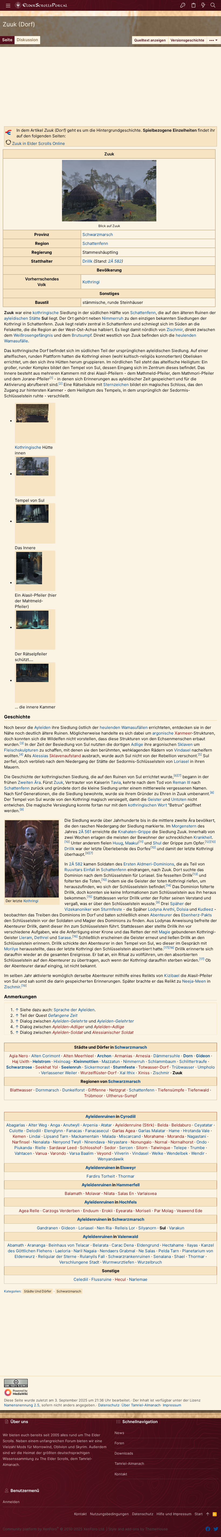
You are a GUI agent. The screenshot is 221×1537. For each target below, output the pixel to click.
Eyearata (124, 1210)
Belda (162, 1125)
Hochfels (128, 1202)
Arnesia (143, 1055)
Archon (104, 1055)
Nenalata (41, 1142)
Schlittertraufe (193, 1061)
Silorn (141, 1147)
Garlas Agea (123, 1130)
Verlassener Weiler (59, 1072)
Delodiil (33, 1130)
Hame (174, 1130)
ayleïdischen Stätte (22, 318)
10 (67, 842)
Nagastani (196, 1136)
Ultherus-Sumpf (121, 1095)
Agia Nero (18, 1055)
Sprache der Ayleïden (74, 1009)
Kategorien (12, 1291)
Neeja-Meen (194, 981)
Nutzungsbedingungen (109, 1514)
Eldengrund (148, 1245)
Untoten (179, 799)
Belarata (100, 1245)
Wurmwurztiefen (118, 1262)
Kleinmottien (86, 1061)
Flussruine (101, 1279)
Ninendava (94, 1142)
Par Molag (163, 1210)
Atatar (106, 1125)
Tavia (116, 782)
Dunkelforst (73, 1090)
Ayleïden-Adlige (109, 1026)
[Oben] (207, 1514)
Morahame (154, 1136)
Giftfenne (97, 1090)
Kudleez (205, 909)
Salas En (126, 1193)
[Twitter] (215, 1529)
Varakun (176, 1227)
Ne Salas (147, 1250)
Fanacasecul (97, 1130)
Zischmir (175, 329)
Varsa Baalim (81, 1153)
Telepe (180, 1147)
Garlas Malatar (151, 1130)
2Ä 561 (84, 831)
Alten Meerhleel (78, 1055)
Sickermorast (97, 1067)
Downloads (124, 1453)
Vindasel (182, 750)
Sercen (126, 1147)
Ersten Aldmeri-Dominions (148, 864)
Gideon (203, 1055)
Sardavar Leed (63, 1147)
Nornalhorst (182, 1142)
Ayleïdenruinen (100, 1116)
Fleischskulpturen (21, 750)
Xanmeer (183, 733)
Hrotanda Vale (196, 1130)
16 (75, 936)
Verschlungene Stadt (79, 1262)
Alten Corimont (45, 1055)
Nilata (109, 1193)
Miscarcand (130, 1136)
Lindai (34, 1136)
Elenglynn (53, 1130)
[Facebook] (207, 1529)
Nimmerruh (112, 318)
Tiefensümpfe (171, 1090)
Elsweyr (128, 1167)
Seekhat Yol (46, 1067)
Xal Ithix (127, 1072)
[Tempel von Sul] (32, 474)
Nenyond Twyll (67, 1142)
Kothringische (28, 447)
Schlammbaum (162, 1061)
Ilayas (192, 1245)
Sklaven (185, 744)
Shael (179, 1256)
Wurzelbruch (149, 1262)
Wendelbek (177, 1153)
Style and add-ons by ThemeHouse (138, 1529)
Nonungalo (141, 1142)
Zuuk (58, 782)
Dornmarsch (47, 1090)
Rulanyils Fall (92, 1256)
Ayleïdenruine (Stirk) (134, 1125)
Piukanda (23, 1147)
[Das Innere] (32, 521)
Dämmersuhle (166, 1055)
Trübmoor (93, 1095)
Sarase (64, 937)
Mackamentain (85, 1136)
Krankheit (203, 837)
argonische (163, 733)
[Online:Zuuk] (8, 143)
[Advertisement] (110, 84)
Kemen (19, 1136)
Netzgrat (117, 1090)
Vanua (41, 1153)
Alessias (40, 755)
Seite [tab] (7, 39)
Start (199, 1514)
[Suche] (213, 5)
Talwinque (160, 1147)
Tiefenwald (198, 1090)
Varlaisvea (147, 1193)
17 (166, 948)
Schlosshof (90, 1147)
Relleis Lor (125, 1227)
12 (207, 842)
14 (168, 885)
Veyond (104, 1153)
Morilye (11, 948)
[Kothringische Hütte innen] (32, 421)
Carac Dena (123, 1245)
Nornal (161, 1142)
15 (89, 897)
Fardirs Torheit (101, 1176)
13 (195, 874)
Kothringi (91, 281)
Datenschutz (108, 1405)
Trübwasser (183, 1067)
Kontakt (121, 1474)
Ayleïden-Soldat (67, 1032)
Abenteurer (161, 914)
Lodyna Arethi (161, 909)
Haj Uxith (20, 1061)
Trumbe (197, 1147)
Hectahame (173, 1245)
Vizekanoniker (78, 909)
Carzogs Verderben (61, 1210)
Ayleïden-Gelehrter (115, 1021)
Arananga (36, 1245)
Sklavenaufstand (65, 755)
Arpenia (90, 1125)
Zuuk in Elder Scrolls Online (38, 143)
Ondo (201, 1142)
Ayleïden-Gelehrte (70, 1021)
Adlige (137, 744)
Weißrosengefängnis (33, 335)
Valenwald (128, 1236)
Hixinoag (62, 1061)
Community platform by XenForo (54, 1529)
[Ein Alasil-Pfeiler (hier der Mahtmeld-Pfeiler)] (29, 583)
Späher (177, 903)
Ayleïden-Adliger (68, 1026)
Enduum (91, 1210)
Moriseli (143, 1210)
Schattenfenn (95, 243)
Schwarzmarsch (97, 234)
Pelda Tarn (168, 1250)
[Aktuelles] (203, 5)
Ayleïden (42, 727)
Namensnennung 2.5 (21, 1405)
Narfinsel (21, 1142)
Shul (157, 843)
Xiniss (144, 1072)
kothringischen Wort (147, 805)
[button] (8, 5)
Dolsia (182, 909)
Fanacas (74, 1130)
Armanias (123, 1055)
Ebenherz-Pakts (196, 914)
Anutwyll (71, 1125)
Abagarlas (15, 1125)
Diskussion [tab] (27, 39)
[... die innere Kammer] (32, 681)
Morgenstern (184, 826)
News (119, 1433)
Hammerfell (128, 1184)
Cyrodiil (128, 1116)
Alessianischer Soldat (112, 1032)
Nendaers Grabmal (117, 1250)
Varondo (58, 1153)
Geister (155, 799)
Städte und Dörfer (37, 1291)
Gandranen (47, 1227)
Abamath (15, 1245)
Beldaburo (181, 1125)
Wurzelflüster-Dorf (98, 1072)
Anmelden (11, 1502)
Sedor (110, 1147)
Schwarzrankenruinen (129, 1256)
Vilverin (121, 1153)
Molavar (93, 1193)
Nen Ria (104, 1227)
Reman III (181, 782)
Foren (119, 1443)
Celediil (81, 1279)
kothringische (46, 312)
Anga (55, 1125)
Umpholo (206, 1067)
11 (141, 842)
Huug (118, 843)
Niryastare (117, 1142)
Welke (157, 1153)
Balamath (73, 1193)
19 (24, 985)
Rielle (40, 1147)
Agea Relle (29, 1210)
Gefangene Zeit (62, 1015)
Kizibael (171, 975)
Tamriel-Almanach (129, 1463)
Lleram (25, 937)
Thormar (126, 1176)
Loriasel (181, 761)
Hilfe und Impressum (174, 1514)
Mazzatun (111, 1061)
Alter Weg (37, 1125)
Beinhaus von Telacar (69, 1245)
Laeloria (62, 1250)
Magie (164, 931)
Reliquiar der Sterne (57, 1256)
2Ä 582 (115, 261)
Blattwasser (21, 1090)
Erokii (107, 1210)
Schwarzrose (19, 1067)
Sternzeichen (116, 384)
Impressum (172, 1405)
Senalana (162, 1256)
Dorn (188, 1055)
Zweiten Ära (29, 782)
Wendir (198, 1153)
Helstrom (41, 1061)
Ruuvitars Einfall (79, 869)
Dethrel (41, 937)
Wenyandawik (111, 1159)
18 (171, 948)
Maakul (132, 843)
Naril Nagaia (85, 1250)
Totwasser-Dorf (153, 1067)
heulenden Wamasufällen (124, 727)
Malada (109, 1136)
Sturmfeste (111, 909)
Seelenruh (71, 1067)
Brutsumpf (81, 335)
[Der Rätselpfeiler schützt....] (32, 627)
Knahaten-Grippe (134, 831)
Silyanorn (147, 1227)
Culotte (16, 1130)
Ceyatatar (203, 1125)
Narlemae (138, 1279)
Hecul (120, 1279)
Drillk (87, 261)
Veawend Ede (189, 1210)
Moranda (175, 1136)
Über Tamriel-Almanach (141, 1405)
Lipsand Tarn (56, 1136)
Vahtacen (23, 1153)
